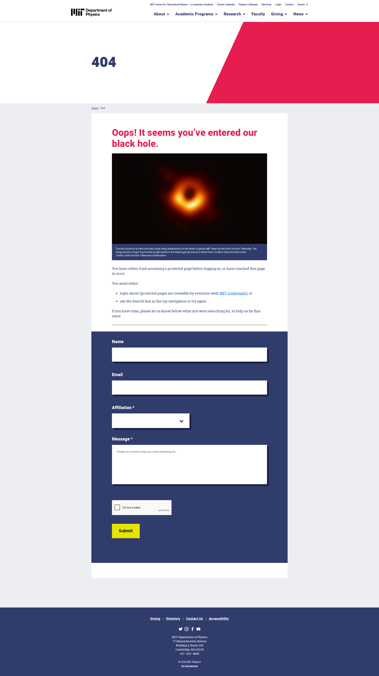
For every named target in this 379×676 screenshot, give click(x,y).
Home (94, 108)
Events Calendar (226, 4)
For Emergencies (189, 666)
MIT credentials (233, 293)
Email (117, 375)
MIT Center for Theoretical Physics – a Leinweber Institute (181, 4)
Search (301, 4)
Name (118, 342)
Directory (266, 4)
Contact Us (194, 618)
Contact (289, 4)
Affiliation (123, 408)
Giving (155, 618)
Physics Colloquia (248, 4)
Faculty (258, 14)
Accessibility (219, 618)
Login (278, 4)
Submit (126, 531)
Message (122, 439)
